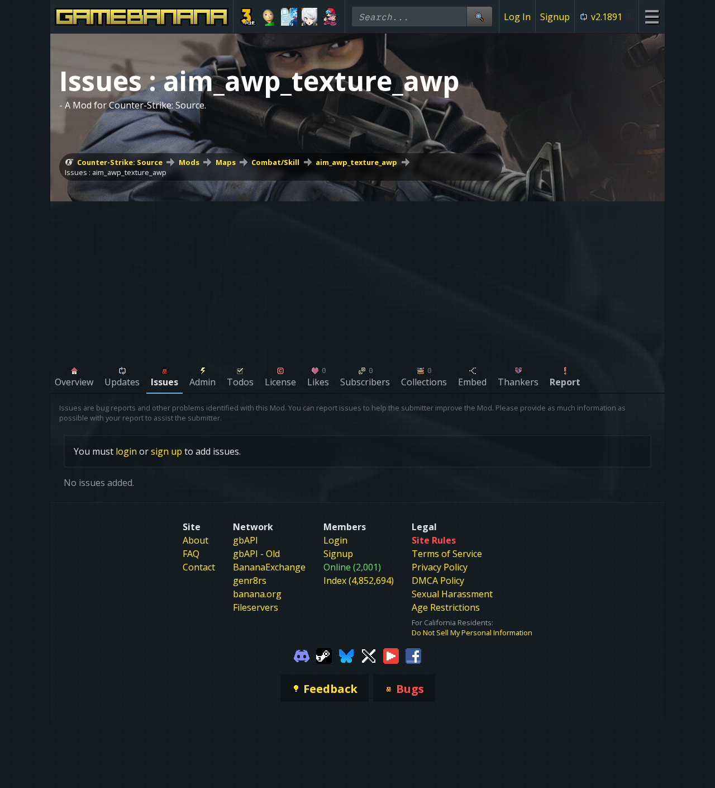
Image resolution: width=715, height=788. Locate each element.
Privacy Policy (440, 567)
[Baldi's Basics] (269, 17)
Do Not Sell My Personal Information (472, 632)
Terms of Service (447, 554)
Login (335, 540)
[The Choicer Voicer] (289, 17)
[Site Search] (479, 16)
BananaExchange (269, 567)
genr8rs (249, 580)
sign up (166, 451)
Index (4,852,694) (358, 580)
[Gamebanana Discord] (302, 655)
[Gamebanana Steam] (324, 655)
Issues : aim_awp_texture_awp (115, 172)
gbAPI (245, 540)
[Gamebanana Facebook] (413, 655)
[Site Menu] (651, 16)
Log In (517, 17)
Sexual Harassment (452, 594)
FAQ (191, 554)
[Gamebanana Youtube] (391, 655)
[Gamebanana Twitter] (369, 655)
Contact (199, 567)
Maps (226, 162)
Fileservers (255, 607)
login (126, 451)
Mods (189, 162)
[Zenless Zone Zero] (309, 17)
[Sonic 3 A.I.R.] (248, 17)
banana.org (257, 594)
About (195, 540)
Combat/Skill (275, 162)
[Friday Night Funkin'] (330, 17)
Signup (555, 17)
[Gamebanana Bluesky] (346, 655)
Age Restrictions (446, 607)
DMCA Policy (438, 580)
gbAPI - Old (256, 554)
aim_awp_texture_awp (356, 162)
